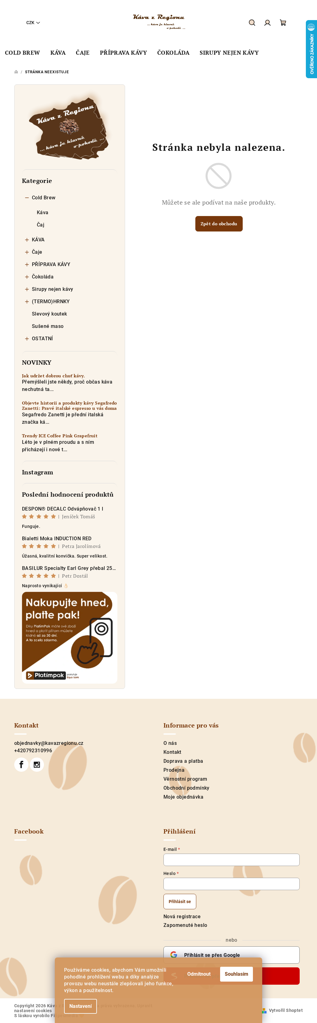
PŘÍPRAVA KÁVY (51, 264)
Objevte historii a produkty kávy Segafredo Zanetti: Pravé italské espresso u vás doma (69, 406)
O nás (170, 743)
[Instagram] (37, 765)
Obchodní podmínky (186, 788)
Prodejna (174, 770)
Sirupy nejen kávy (52, 289)
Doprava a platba (183, 761)
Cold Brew (44, 198)
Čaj (40, 225)
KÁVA (38, 240)
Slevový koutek (49, 314)
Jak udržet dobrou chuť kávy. (53, 376)
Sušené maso (47, 326)
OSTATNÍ (42, 339)
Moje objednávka (183, 797)
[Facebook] (21, 765)
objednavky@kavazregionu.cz (48, 743)
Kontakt (172, 752)
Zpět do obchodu (219, 224)
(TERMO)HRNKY (51, 301)
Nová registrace (182, 916)
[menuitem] (22, 52)
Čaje (37, 252)
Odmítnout (199, 974)
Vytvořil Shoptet (286, 1010)
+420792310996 (33, 750)
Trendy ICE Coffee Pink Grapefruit (60, 436)
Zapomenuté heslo (185, 925)
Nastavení (80, 1006)
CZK (30, 22)
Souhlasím (236, 974)
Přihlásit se (180, 901)
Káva (43, 212)
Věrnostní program (185, 779)
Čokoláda (43, 277)
